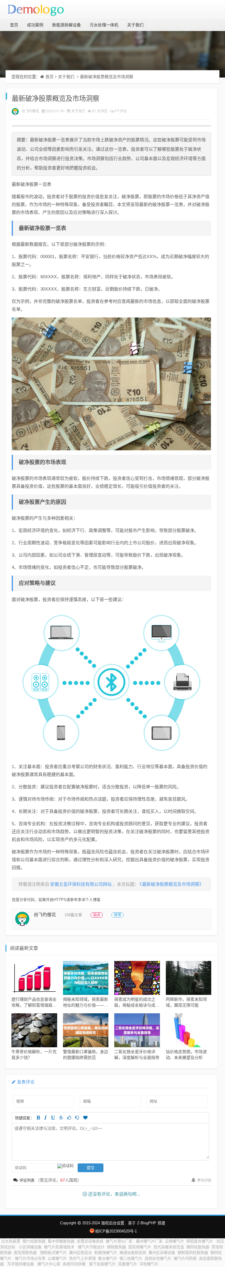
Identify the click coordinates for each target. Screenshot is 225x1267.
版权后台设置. (113, 1223)
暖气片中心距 (49, 1264)
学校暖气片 (148, 1264)
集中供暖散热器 (61, 1241)
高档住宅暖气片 (158, 1258)
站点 (96, 915)
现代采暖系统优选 (169, 1247)
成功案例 (35, 25)
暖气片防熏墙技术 (60, 1247)
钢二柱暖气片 (131, 1258)
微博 (117, 915)
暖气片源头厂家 (120, 1241)
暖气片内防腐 (185, 1258)
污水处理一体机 (104, 25)
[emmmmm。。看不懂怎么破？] (77, 1117)
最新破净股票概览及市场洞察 (106, 76)
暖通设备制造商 (133, 1252)
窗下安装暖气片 (102, 1264)
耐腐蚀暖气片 (105, 1252)
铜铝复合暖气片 (200, 1241)
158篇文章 (73, 915)
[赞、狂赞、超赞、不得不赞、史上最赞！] (85, 1117)
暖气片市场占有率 (30, 1258)
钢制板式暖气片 (53, 1252)
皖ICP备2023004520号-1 (116, 1231)
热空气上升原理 (82, 1258)
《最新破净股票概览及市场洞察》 (172, 884)
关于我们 (135, 25)
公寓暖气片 (57, 1258)
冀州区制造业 (80, 1252)
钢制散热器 (116, 1247)
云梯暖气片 (174, 1241)
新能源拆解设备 (66, 25)
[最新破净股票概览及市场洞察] (111, 383)
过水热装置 (10, 1241)
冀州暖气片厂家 (149, 1241)
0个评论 (120, 111)
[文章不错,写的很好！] (69, 1117)
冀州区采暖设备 (162, 1252)
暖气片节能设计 (91, 1247)
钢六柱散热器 (34, 1241)
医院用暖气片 (139, 1247)
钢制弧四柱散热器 (193, 1252)
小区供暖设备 (30, 1247)
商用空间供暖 (75, 1264)
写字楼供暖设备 (21, 1264)
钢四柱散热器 (197, 1247)
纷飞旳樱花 (30, 111)
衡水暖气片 (107, 1258)
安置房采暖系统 (90, 1241)
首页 (14, 25)
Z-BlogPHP (146, 1223)
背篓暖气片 (127, 1264)
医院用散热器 (26, 1252)
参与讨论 (204, 1180)
